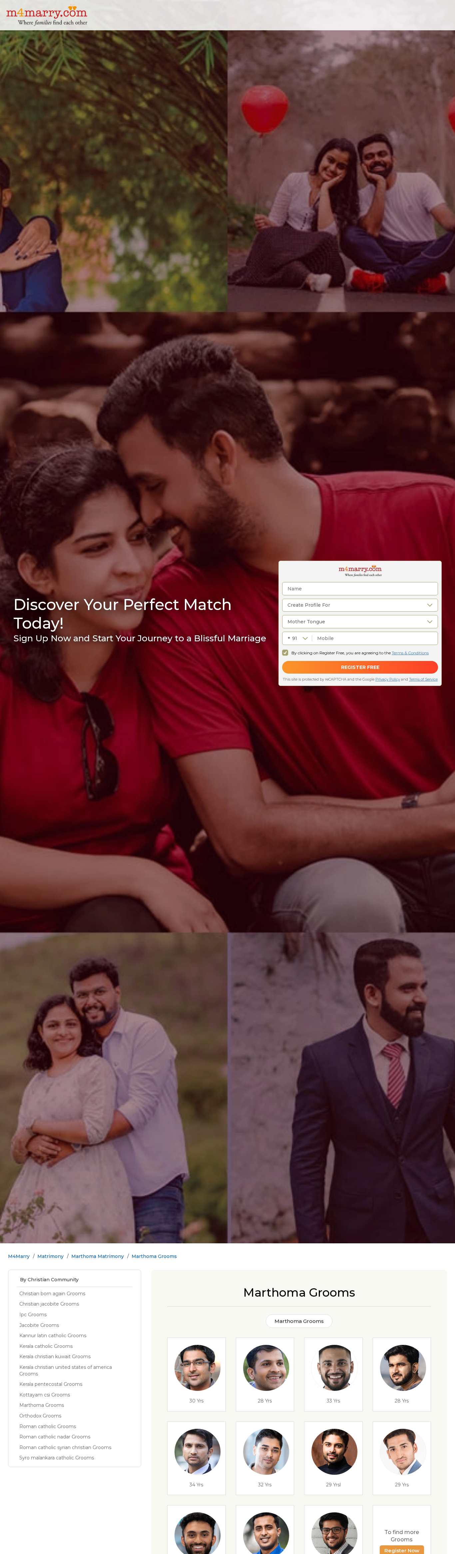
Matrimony (50, 1256)
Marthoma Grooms (154, 1256)
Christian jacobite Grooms (49, 1304)
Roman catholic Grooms (47, 1426)
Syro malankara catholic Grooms (56, 1458)
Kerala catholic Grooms (46, 1346)
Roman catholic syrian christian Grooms (65, 1447)
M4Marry (19, 1256)
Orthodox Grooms (40, 1416)
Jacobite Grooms (39, 1325)
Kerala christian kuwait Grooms (55, 1357)
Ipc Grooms (33, 1315)
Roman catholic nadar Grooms (54, 1437)
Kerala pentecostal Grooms (50, 1384)
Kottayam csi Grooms (44, 1395)
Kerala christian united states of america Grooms (65, 1370)
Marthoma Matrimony (97, 1256)
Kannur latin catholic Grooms (52, 1336)
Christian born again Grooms (52, 1294)
